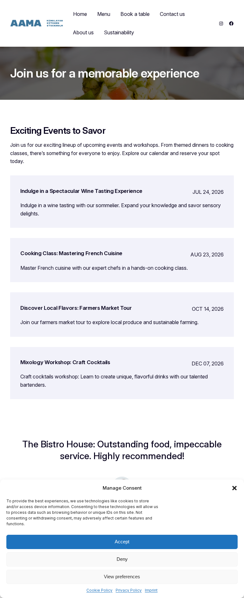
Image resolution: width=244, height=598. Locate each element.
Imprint (151, 590)
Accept (122, 541)
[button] (234, 488)
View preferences (122, 576)
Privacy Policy (129, 590)
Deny (122, 559)
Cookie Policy (99, 590)
